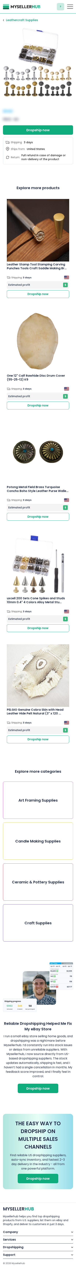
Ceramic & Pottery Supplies (38, 882)
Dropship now (38, 130)
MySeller (18, 1209)
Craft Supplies (38, 923)
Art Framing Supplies (38, 800)
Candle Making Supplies (38, 841)
